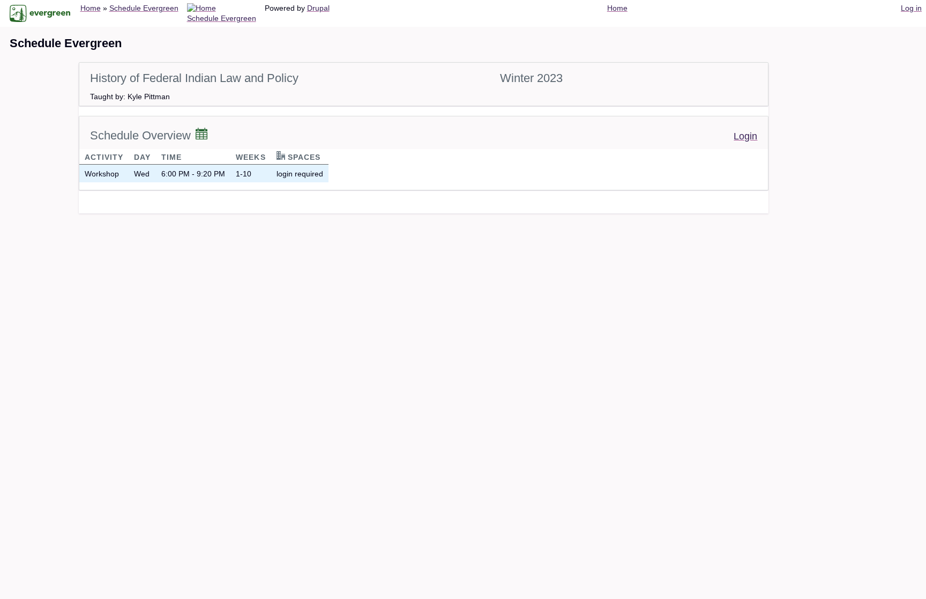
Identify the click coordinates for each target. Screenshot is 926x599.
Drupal (318, 8)
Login (745, 136)
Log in (911, 8)
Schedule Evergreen (143, 8)
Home (90, 8)
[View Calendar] (201, 134)
